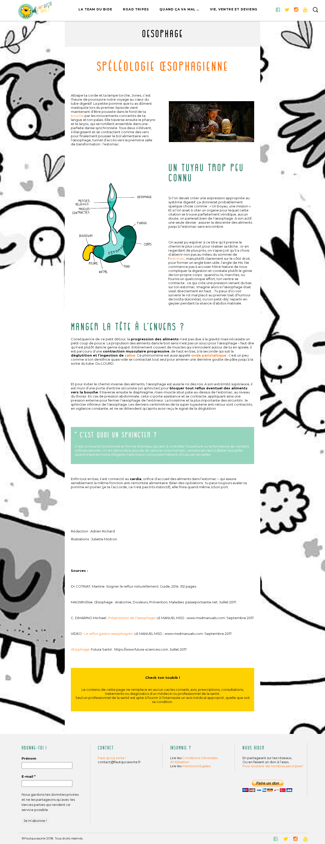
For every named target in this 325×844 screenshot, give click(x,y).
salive (130, 355)
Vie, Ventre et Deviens (233, 9)
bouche (77, 116)
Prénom (29, 758)
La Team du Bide (95, 9)
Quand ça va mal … (179, 9)
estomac (177, 258)
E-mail (29, 776)
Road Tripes (136, 9)
